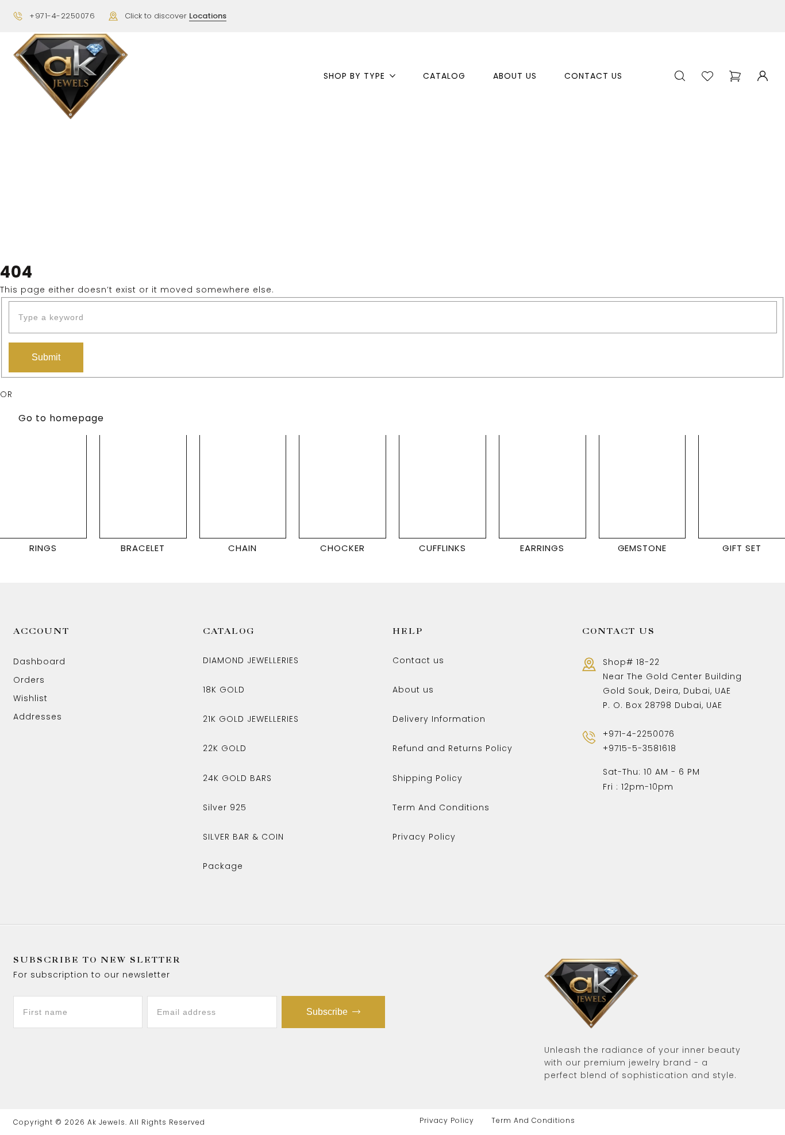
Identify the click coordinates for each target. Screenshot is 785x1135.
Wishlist (30, 698)
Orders (29, 680)
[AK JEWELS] (70, 76)
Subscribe (327, 1012)
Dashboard (39, 661)
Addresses (37, 716)
